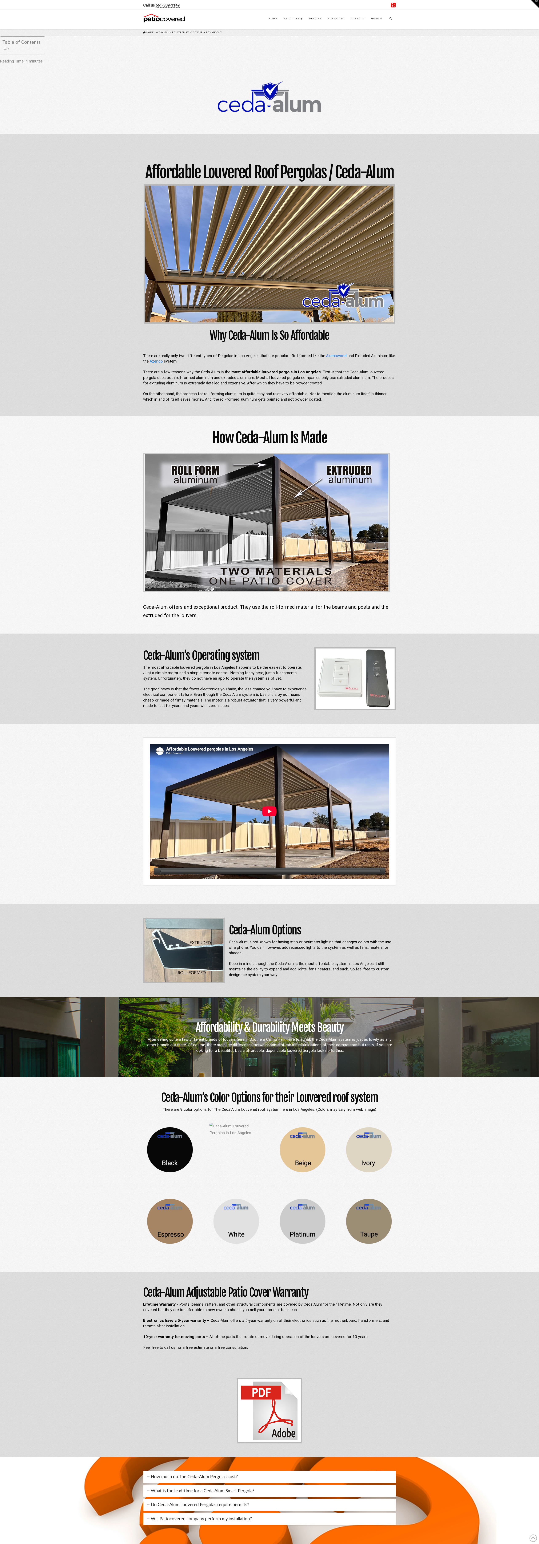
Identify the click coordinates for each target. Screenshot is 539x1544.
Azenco (156, 361)
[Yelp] (393, 5)
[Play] (157, 871)
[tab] (269, 1477)
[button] (535, 4)
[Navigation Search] (390, 19)
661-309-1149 (168, 5)
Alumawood (336, 355)
